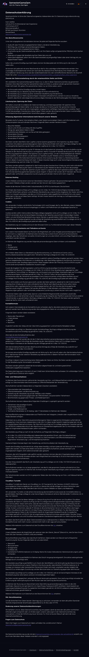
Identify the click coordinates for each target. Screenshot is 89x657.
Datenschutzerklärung (46, 650)
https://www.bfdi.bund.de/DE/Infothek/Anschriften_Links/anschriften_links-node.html (47, 75)
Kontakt (76, 650)
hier (54, 525)
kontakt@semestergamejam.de (17, 337)
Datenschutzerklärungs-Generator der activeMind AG (55, 634)
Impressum (33, 650)
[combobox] (80, 3)
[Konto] (86, 3)
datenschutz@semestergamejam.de (18, 34)
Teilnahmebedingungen (63, 650)
